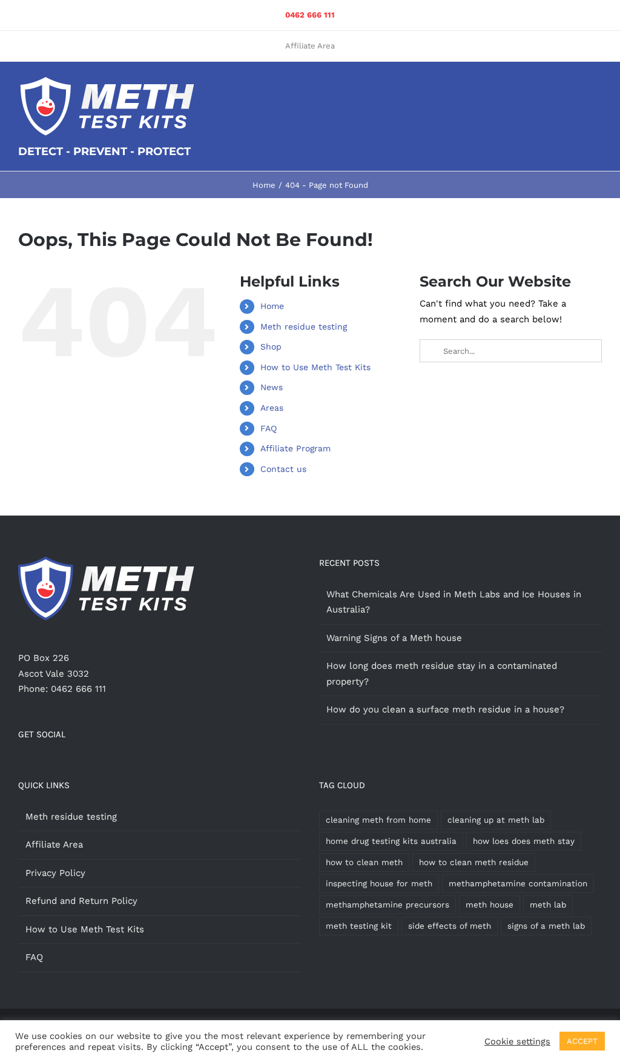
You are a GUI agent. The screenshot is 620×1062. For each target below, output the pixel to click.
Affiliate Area (54, 844)
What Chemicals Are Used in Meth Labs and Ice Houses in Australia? (453, 602)
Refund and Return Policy (81, 900)
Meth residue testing (303, 326)
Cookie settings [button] (517, 1041)
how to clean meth (364, 862)
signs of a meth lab (546, 926)
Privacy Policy (55, 873)
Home (272, 306)
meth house (489, 904)
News (271, 387)
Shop (271, 346)
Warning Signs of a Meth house (394, 637)
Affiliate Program (295, 448)
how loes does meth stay (524, 841)
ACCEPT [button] (582, 1041)
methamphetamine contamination (518, 883)
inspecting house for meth (379, 883)
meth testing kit (359, 926)
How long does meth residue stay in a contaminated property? (441, 673)
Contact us (283, 469)
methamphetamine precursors (387, 904)
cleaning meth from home (378, 820)
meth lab (548, 904)
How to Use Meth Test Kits (315, 367)
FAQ (268, 428)
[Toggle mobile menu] (597, 86)
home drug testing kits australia (391, 841)
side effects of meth (449, 926)
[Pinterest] (21, 765)
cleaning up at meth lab (495, 820)
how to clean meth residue (474, 862)
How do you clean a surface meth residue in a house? (445, 709)
